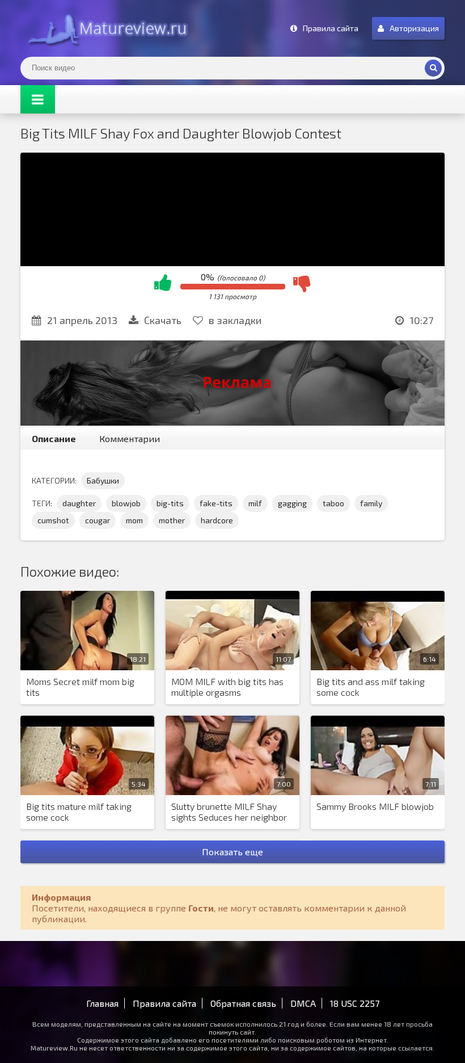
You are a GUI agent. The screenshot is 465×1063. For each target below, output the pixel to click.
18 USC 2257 (354, 1003)
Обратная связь (243, 1003)
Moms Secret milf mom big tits (80, 687)
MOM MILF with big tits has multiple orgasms (227, 687)
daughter (79, 503)
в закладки (235, 320)
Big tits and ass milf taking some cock (370, 687)
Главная (102, 1003)
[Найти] (433, 68)
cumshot (53, 520)
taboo (333, 503)
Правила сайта (164, 1003)
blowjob (126, 503)
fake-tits (216, 503)
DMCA (303, 1003)
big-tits (170, 503)
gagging (292, 503)
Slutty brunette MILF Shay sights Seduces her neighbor (229, 811)
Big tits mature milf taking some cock (79, 811)
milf (255, 503)
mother (172, 520)
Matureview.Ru (105, 28)
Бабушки (103, 480)
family (371, 503)
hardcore (217, 520)
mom (134, 520)
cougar (97, 520)
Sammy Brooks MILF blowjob (375, 806)
